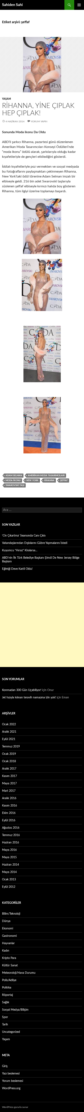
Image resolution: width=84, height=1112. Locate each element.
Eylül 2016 (8, 820)
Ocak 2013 (9, 879)
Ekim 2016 (8, 813)
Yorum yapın (39, 121)
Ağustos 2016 (10, 827)
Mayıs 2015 (9, 857)
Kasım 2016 (9, 805)
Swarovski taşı (15, 485)
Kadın (5, 950)
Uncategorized (11, 1032)
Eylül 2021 (8, 739)
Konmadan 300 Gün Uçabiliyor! (21, 690)
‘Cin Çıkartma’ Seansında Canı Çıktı (24, 535)
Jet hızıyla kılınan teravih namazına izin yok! (29, 697)
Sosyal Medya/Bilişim (15, 1009)
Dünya (6, 921)
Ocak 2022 (9, 724)
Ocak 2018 (9, 761)
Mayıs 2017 (9, 783)
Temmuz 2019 (11, 746)
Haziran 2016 (10, 842)
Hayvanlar (8, 943)
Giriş (5, 1066)
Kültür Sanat (10, 965)
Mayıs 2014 (9, 872)
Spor (5, 1017)
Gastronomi (9, 936)
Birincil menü (79, 5)
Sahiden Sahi (12, 5)
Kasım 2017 (9, 776)
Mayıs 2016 (9, 850)
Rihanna (49, 480)
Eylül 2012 (8, 886)
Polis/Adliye (9, 980)
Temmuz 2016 (11, 835)
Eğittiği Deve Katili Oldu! (17, 568)
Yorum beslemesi (12, 1081)
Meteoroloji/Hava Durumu (18, 972)
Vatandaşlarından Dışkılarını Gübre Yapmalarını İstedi (34, 543)
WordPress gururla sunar (15, 1107)
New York (32, 480)
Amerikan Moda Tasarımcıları (46, 475)
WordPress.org (11, 1088)
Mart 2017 (8, 790)
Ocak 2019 (9, 754)
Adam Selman (14, 475)
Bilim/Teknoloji (11, 913)
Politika (6, 987)
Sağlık (5, 1002)
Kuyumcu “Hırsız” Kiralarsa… (20, 550)
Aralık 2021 (9, 731)
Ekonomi (7, 928)
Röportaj (7, 995)
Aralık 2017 (9, 768)
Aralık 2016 (9, 798)
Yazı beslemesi (11, 1073)
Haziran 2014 (10, 864)
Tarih (5, 1024)
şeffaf (64, 480)
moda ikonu (13, 480)
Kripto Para (9, 958)
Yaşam (6, 99)
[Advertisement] (42, 624)
